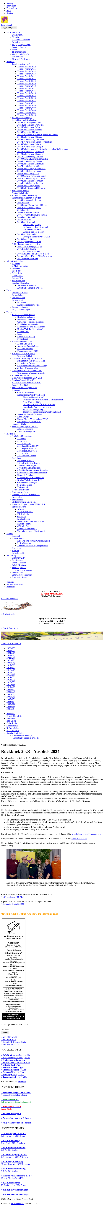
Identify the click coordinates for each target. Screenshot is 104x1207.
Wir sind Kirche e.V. (20, 54)
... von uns (21, 438)
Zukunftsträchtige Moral (27, 431)
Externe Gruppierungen (22, 575)
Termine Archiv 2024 (26, 71)
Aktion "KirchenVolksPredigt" (25, 195)
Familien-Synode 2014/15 (23, 380)
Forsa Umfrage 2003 (31, 402)
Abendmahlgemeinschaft (33, 397)
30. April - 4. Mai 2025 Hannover (15, 1163)
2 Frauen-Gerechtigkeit (22, 341)
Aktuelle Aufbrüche (20, 375)
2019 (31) (10, 665)
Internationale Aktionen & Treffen (26, 198)
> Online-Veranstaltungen (13, 1060)
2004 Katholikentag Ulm (28, 173)
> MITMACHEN (8, 1039)
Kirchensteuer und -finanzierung (31, 327)
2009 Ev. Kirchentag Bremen (29, 161)
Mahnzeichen (17, 499)
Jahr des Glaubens (25, 429)
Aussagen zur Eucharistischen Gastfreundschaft (43, 400)
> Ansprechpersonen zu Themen (16, 1123)
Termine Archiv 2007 (26, 112)
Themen (10, 312)
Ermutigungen (18, 42)
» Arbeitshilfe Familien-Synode (25, 738)
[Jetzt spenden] (52, 639)
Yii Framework (17, 1203)
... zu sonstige (23, 453)
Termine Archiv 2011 (26, 103)
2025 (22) (10, 650)
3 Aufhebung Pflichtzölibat (23, 353)
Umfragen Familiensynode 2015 (36, 237)
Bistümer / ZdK (18, 558)
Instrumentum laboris (32, 229)
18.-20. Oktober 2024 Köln (16, 1177)
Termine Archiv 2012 (26, 100)
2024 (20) (10, 653)
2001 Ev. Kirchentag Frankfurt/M (31, 178)
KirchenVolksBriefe (31, 251)
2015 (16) (10, 675)
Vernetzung (11, 555)
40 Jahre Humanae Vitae (27, 368)
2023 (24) (10, 655)
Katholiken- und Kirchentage (24, 120)
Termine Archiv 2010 (26, 105)
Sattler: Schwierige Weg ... (34, 409)
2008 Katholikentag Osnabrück (30, 164)
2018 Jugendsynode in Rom (29, 241)
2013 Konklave (24, 220)
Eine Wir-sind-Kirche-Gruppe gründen (33, 541)
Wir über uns (17, 57)
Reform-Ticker (18, 278)
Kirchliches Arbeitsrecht (27, 324)
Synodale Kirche (19, 424)
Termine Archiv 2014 (26, 95)
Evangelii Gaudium (25, 475)
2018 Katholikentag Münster (29, 137)
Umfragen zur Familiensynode (36, 227)
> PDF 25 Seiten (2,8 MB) (12, 897)
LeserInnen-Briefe (19, 293)
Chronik (15, 37)
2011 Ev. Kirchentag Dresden (30, 156)
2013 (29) (10, 680)
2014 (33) (10, 677)
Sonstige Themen (24, 485)
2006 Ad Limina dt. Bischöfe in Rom (33, 254)
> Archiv (23, 1077)
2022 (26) (10, 658)
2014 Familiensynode (26, 222)
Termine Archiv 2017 (26, 88)
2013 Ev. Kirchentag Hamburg (30, 151)
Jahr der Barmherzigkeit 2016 (24, 387)
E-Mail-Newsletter (20, 266)
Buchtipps (16, 458)
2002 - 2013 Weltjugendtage (29, 246)
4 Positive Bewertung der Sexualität (27, 358)
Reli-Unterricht (18, 280)
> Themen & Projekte (11, 1113)
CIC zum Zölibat (24, 356)
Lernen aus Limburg (26, 336)
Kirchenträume (23, 519)
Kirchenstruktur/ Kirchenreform (30, 477)
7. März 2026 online (13, 1148)
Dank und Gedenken (21, 40)
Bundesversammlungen (22, 117)
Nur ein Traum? (24, 524)
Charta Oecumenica (25, 392)
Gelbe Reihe (17, 273)
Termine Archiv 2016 (26, 91)
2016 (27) (10, 672)
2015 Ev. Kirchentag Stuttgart (30, 147)
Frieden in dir (23, 514)
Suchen (5, 1032)
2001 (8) (10, 709)
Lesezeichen (17, 497)
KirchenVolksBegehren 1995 (29, 480)
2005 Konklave (24, 210)
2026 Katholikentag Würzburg (30, 125)
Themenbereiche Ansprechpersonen (32, 546)
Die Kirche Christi (25, 511)
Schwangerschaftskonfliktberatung (32, 365)
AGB (8, 10)
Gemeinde (21, 516)
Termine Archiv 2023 (26, 74)
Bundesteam (17, 35)
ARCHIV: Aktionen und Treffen (26, 244)
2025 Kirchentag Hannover (29, 122)
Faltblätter (16, 268)
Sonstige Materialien (20, 283)
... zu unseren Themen (26, 456)
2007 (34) (10, 694)
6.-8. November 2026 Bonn (13, 1134)
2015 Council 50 (24, 239)
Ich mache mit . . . (19, 538)
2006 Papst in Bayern (26, 249)
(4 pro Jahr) (12, 1055)
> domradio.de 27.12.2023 (12, 904)
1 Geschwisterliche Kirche (23, 314)
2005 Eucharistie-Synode (28, 212)
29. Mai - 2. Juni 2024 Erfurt (13, 1184)
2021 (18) (10, 660)
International (6, 25)
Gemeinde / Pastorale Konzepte (30, 322)
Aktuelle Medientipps (26, 285)
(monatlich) (12, 1057)
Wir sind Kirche (13, 32)
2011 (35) (10, 684)
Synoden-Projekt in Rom (33, 232)
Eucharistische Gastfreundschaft (31, 395)
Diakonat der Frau (25, 348)
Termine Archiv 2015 (26, 93)
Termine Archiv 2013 (26, 98)
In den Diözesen (19, 47)
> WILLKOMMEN (9, 1037)
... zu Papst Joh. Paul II (27, 451)
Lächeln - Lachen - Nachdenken (26, 494)
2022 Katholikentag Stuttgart (29, 130)
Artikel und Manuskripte (22, 436)
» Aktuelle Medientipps (22, 735)
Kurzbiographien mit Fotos (28, 305)
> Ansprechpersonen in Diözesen (16, 1118)
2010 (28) (10, 687)
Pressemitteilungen (20, 307)
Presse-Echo (17, 295)
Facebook (16, 536)
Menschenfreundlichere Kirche (30, 521)
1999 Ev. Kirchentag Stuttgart (30, 183)
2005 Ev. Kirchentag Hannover (30, 171)
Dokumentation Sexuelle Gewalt (31, 361)
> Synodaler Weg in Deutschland (16, 1092)
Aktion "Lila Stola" (20, 193)
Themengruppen (19, 567)
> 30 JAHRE (13, 1042)
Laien (19, 334)
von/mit (19, 1062)
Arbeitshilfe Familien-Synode (30, 288)
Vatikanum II (22, 487)
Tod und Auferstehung (27, 528)
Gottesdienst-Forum (20, 490)
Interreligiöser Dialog (21, 385)
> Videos (5, 1062)
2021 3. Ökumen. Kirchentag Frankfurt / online (37, 134)
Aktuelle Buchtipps (25, 460)
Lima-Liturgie (23, 417)
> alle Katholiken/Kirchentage (14, 1194)
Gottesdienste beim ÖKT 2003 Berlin (39, 404)
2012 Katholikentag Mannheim (30, 154)
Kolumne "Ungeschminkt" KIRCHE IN (29, 504)
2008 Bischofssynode (26, 217)
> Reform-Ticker (9, 1072)
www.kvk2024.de (79, 839)
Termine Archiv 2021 (26, 78)
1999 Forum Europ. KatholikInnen (32, 205)
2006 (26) (10, 697)
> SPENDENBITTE (10, 1044)
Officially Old (23, 526)
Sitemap (9, 3)
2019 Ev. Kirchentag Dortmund (30, 139)
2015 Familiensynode (26, 234)
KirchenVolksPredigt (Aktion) (30, 329)
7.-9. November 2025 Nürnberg (14, 1155)
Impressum (11, 6)
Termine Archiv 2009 (26, 108)
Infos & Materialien (14, 261)
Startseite (10, 582)
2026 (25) (10, 648)
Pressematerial (18, 300)
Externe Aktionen (19, 577)
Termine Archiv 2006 (26, 115)
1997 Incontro (23, 203)
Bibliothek (10, 434)
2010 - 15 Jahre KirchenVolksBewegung (34, 256)
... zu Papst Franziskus (26, 448)
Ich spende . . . (18, 548)
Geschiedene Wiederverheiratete (31, 373)
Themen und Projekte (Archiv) (25, 426)
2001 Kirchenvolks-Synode (29, 207)
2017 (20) (10, 670)
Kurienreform (23, 331)
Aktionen (10, 61)
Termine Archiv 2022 (26, 76)
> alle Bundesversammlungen (14, 1190)
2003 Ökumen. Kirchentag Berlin (31, 176)
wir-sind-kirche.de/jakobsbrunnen (86, 834)
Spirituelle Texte (19, 507)
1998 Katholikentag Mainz (28, 185)
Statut (14, 49)
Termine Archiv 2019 (26, 83)
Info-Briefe (16, 271)
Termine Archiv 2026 (26, 69)
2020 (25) (10, 663)
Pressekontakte (18, 297)
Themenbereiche (19, 52)
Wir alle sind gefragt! (32, 224)
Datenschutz (11, 8)
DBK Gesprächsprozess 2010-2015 (27, 378)
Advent (20, 509)
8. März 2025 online (13, 1170)
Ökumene (16, 390)
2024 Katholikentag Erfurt (28, 127)
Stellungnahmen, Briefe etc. (24, 502)
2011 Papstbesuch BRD (27, 258)
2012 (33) (10, 682)
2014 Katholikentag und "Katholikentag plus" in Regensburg (43, 149)
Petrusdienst (22, 339)
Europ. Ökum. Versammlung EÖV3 (32, 419)
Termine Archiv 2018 (26, 86)
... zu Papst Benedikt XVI (28, 446)
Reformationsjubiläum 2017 (29, 421)
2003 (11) (10, 704)
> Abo (27, 1055)
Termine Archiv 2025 (26, 66)
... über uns (22, 441)
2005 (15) (10, 699)
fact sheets (21, 302)
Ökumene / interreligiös (27, 482)
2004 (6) (10, 701)
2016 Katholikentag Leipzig (29, 144)
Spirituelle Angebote (20, 190)
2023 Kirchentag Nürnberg (28, 132)
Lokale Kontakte (19, 565)
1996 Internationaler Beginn (29, 200)
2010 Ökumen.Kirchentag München (32, 159)
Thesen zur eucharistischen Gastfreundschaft (42, 412)
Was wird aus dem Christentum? (31, 531)
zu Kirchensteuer (24, 570)
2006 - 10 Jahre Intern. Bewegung (32, 215)
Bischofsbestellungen (26, 317)
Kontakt (9, 13)
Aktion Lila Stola (24, 344)
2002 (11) (10, 706)
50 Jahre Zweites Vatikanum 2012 (26, 383)
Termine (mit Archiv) (21, 64)
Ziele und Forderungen (22, 59)
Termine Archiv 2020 (26, 81)
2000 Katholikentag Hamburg (30, 181)
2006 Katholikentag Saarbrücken (31, 168)
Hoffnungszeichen (20, 492)
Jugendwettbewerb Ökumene (29, 414)
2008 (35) (10, 692)
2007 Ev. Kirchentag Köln (28, 166)
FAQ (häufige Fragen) (21, 44)
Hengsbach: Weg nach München (37, 407)
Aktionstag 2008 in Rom (27, 346)
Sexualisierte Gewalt (26, 363)
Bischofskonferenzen (26, 319)
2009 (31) (10, 689)
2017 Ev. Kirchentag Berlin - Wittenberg (34, 142)
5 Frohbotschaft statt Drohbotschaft (27, 370)
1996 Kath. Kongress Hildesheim (31, 188)
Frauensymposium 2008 (27, 351)
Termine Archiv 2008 (26, 110)
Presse (9, 290)
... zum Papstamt (24, 443)
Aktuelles (16, 263)
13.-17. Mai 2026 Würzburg (13, 1141)
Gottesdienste (17, 275)
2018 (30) (10, 667)
